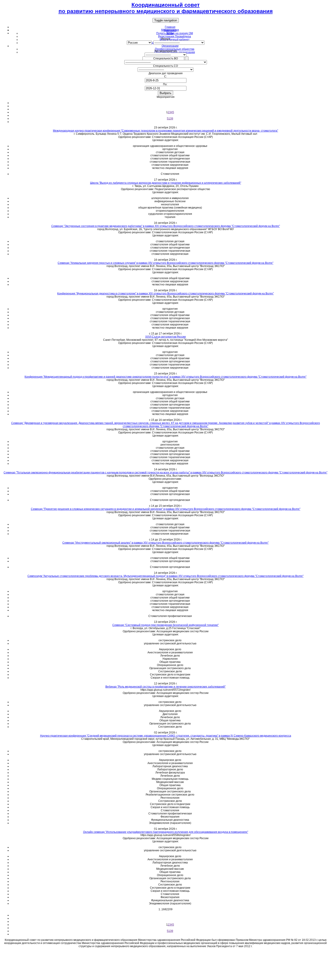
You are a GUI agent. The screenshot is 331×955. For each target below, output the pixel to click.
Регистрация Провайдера (174, 36)
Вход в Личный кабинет (175, 39)
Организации (170, 45)
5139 (170, 118)
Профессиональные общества (174, 49)
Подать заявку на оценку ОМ (174, 33)
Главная (170, 27)
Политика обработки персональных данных (165, 951)
